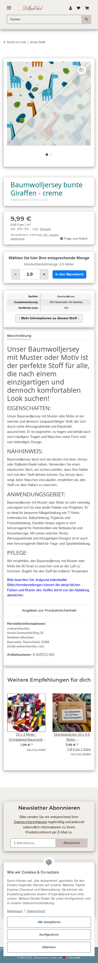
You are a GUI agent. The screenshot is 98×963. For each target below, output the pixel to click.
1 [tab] (47, 154)
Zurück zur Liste (16, 42)
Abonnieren (71, 843)
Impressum (15, 911)
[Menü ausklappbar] (9, 6)
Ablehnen (49, 947)
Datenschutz (36, 911)
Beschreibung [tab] (19, 335)
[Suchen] (86, 19)
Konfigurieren (49, 934)
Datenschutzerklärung (30, 822)
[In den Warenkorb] (6, 55)
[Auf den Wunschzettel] (82, 70)
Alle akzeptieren (49, 922)
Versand (45, 229)
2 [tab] (51, 154)
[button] (70, 8)
